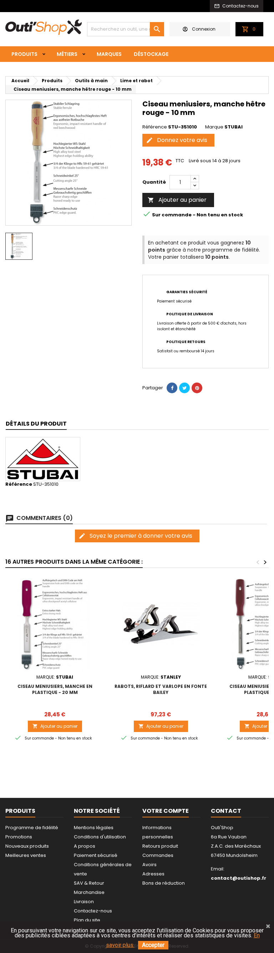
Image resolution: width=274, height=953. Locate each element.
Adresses (153, 873)
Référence (154, 127)
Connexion (203, 29)
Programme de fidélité (31, 827)
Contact (226, 811)
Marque (214, 127)
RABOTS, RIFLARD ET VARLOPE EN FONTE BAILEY (161, 689)
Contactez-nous (93, 910)
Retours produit (160, 846)
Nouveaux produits (27, 846)
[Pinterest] (197, 388)
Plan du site (87, 920)
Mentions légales (93, 827)
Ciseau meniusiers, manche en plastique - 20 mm (54, 689)
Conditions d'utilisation (100, 836)
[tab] (36, 424)
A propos (84, 846)
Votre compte (165, 811)
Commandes (157, 855)
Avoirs (149, 864)
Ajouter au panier (177, 200)
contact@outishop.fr (238, 878)
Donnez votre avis (176, 140)
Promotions (18, 836)
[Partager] (172, 388)
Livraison (84, 901)
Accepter (153, 945)
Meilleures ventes (25, 855)
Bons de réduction (163, 883)
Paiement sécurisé (95, 855)
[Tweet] (184, 388)
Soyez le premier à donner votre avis (135, 536)
